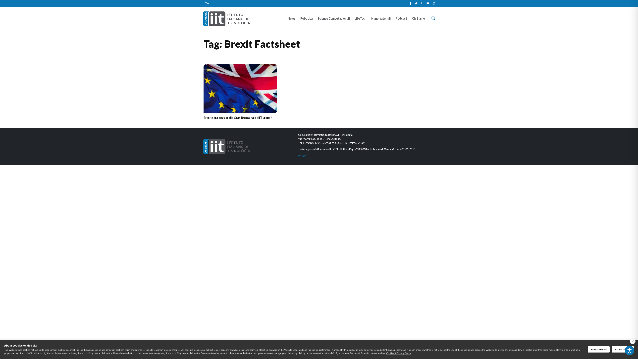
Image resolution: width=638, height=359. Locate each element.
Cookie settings (623, 349)
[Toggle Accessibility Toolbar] (629, 350)
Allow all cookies (598, 349)
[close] (633, 341)
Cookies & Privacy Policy (398, 353)
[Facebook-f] (410, 3)
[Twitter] (416, 3)
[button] (433, 18)
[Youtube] (427, 3)
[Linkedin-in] (422, 3)
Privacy (302, 155)
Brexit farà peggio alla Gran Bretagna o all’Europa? (238, 118)
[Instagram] (433, 3)
